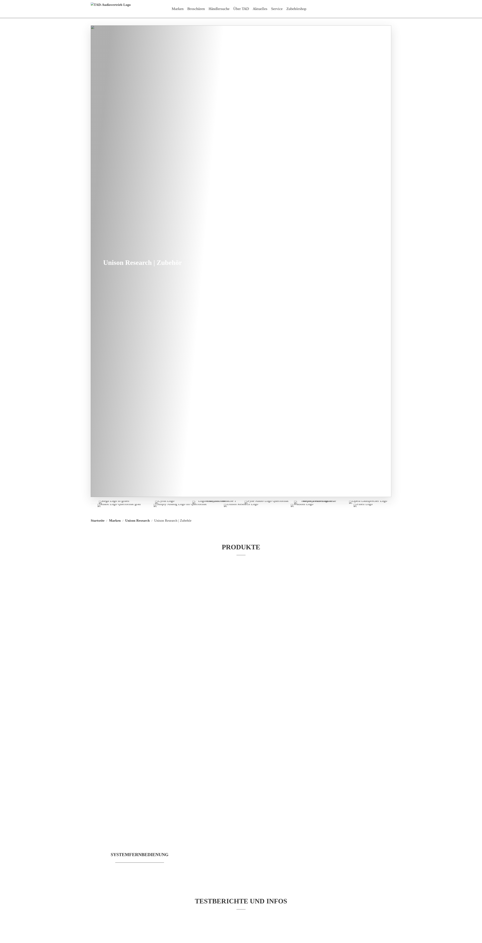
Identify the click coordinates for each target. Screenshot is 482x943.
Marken (178, 9)
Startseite (97, 520)
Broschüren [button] (196, 9)
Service (277, 9)
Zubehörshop (296, 9)
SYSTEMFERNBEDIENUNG (140, 854)
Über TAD (241, 9)
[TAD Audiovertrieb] (111, 9)
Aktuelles (260, 9)
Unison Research (137, 520)
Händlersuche (219, 9)
